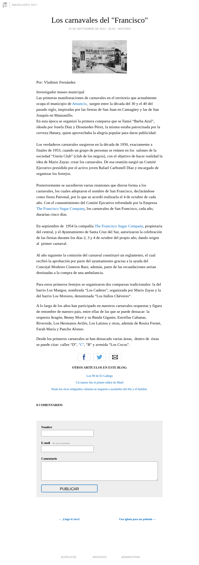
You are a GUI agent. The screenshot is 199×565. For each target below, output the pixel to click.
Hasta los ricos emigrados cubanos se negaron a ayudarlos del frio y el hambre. (99, 389)
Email (115, 357)
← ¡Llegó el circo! (69, 519)
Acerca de (68, 557)
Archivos (99, 557)
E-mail (55, 443)
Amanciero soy (24, 4)
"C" (81, 344)
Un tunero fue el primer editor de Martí (99, 382)
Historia (124, 28)
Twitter (99, 357)
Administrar (130, 557)
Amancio (79, 103)
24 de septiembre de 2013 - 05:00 (92, 28)
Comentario (49, 458)
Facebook (84, 357)
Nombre (46, 427)
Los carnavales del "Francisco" (99, 20)
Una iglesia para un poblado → (137, 519)
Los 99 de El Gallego (99, 376)
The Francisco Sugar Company (60, 208)
